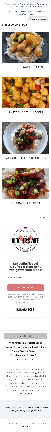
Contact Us (9, 407)
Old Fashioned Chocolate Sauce (25, 343)
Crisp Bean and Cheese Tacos (26, 355)
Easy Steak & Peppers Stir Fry (25, 157)
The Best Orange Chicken (25, 67)
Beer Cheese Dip (25, 359)
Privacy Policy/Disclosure (25, 411)
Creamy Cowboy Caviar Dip (25, 351)
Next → (44, 218)
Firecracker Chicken (25, 203)
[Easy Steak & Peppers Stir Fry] (25, 124)
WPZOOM (25, 427)
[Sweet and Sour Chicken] (25, 78)
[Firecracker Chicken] (25, 169)
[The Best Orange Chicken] (25, 33)
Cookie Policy (28, 14)
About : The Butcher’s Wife (33, 407)
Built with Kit (25, 309)
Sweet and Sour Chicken (25, 112)
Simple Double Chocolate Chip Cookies (25, 347)
